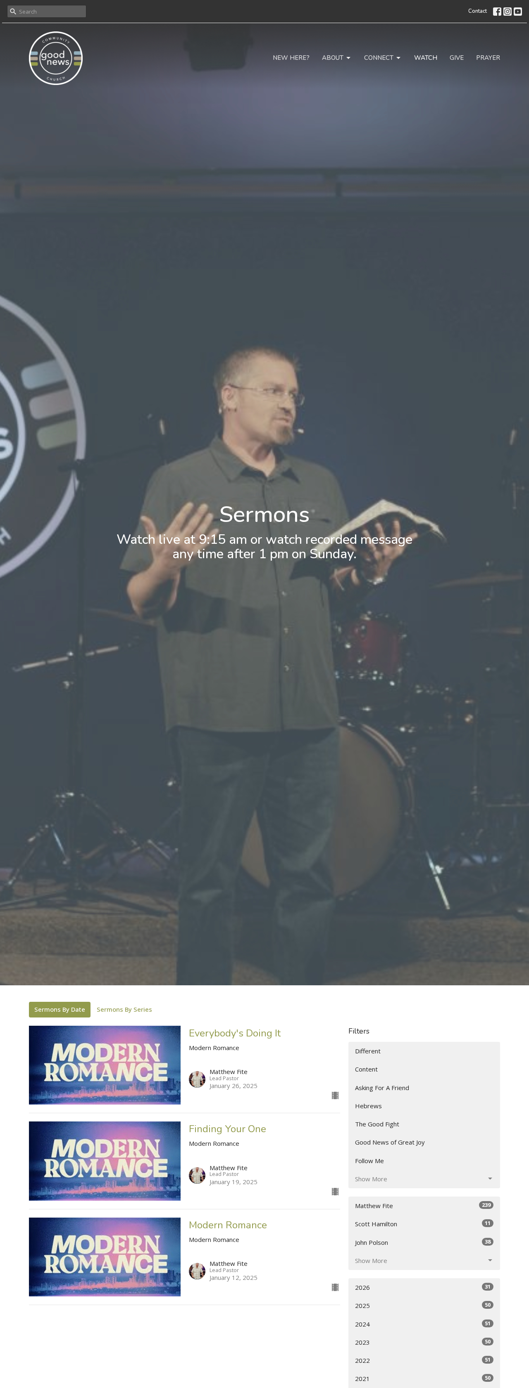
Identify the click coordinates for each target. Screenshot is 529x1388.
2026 (423, 1287)
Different (368, 1051)
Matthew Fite (423, 1205)
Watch (425, 58)
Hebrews (368, 1106)
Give (457, 58)
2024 (423, 1324)
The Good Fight (377, 1124)
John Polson (423, 1242)
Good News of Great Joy (390, 1142)
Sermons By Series (124, 1009)
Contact (477, 11)
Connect (378, 58)
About (332, 58)
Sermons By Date (59, 1009)
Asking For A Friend (382, 1087)
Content (366, 1069)
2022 (423, 1360)
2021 (423, 1378)
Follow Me (369, 1161)
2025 (423, 1305)
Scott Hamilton (423, 1223)
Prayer (488, 58)
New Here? (291, 58)
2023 (423, 1342)
